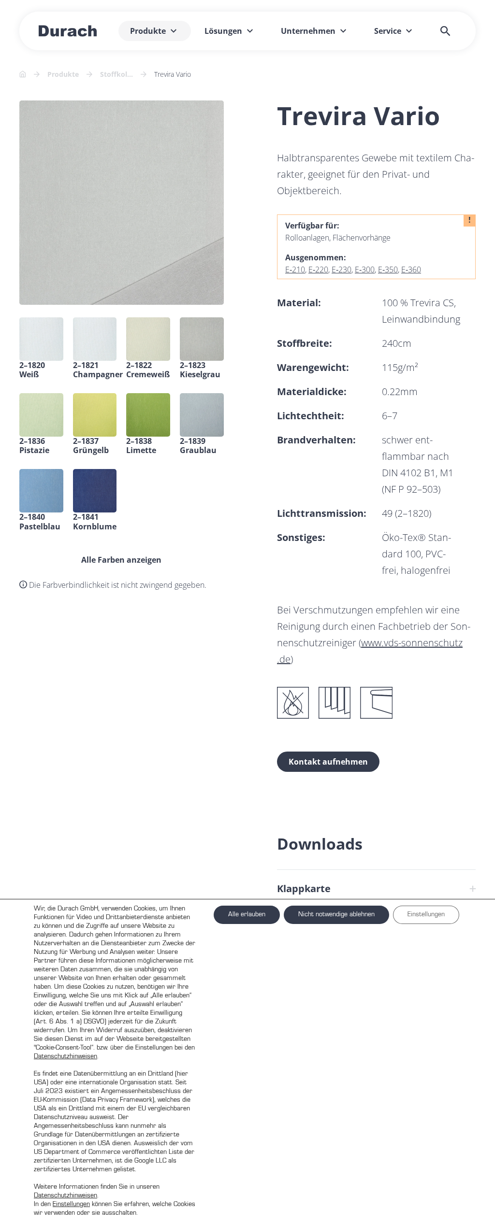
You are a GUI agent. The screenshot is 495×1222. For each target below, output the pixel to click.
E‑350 (388, 269)
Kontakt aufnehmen (328, 761)
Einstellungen (71, 1204)
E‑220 (318, 269)
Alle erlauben (246, 914)
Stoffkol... (116, 74)
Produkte (63, 74)
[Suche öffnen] (445, 31)
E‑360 (411, 269)
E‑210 (295, 269)
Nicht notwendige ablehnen (336, 914)
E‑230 (341, 269)
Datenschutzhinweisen (65, 1056)
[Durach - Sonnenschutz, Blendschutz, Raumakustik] (68, 31)
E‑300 (365, 269)
